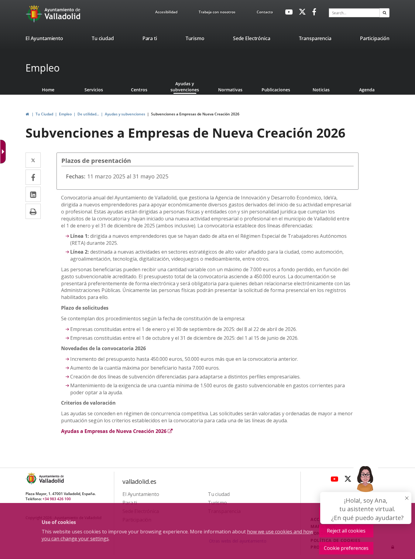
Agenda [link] (367, 90)
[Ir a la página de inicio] (35, 14)
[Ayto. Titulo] (51, 478)
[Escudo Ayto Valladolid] (32, 478)
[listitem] (44, 39)
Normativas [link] (230, 90)
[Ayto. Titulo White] (62, 14)
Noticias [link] (321, 90)
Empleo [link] (65, 114)
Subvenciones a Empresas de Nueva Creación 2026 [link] (195, 114)
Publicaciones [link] (276, 90)
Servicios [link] (93, 90)
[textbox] (354, 12)
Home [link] (48, 90)
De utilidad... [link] (88, 114)
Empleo (43, 67)
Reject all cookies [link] (346, 530)
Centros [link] (139, 90)
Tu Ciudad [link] (44, 114)
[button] (384, 12)
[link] (166, 13)
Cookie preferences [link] (346, 548)
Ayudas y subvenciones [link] (184, 87)
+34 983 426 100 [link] (57, 498)
